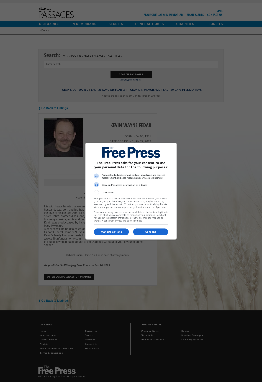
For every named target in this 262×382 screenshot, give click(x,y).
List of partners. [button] (159, 207)
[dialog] (131, 191)
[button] (131, 192)
